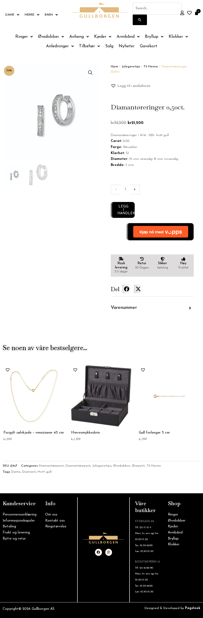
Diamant (29, 471)
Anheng (76, 37)
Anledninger (57, 46)
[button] (90, 72)
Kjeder (100, 37)
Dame (9, 14)
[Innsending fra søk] (140, 20)
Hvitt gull (45, 471)
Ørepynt (138, 465)
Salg (109, 46)
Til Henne (151, 66)
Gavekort (148, 46)
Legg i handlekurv (126, 210)
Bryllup (151, 37)
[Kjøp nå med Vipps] (160, 231)
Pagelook (192, 608)
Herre (29, 14)
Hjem (114, 66)
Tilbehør (87, 46)
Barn (49, 14)
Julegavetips (131, 66)
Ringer (21, 37)
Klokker (176, 37)
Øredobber (48, 37)
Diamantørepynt (51, 465)
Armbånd (126, 37)
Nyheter (127, 46)
